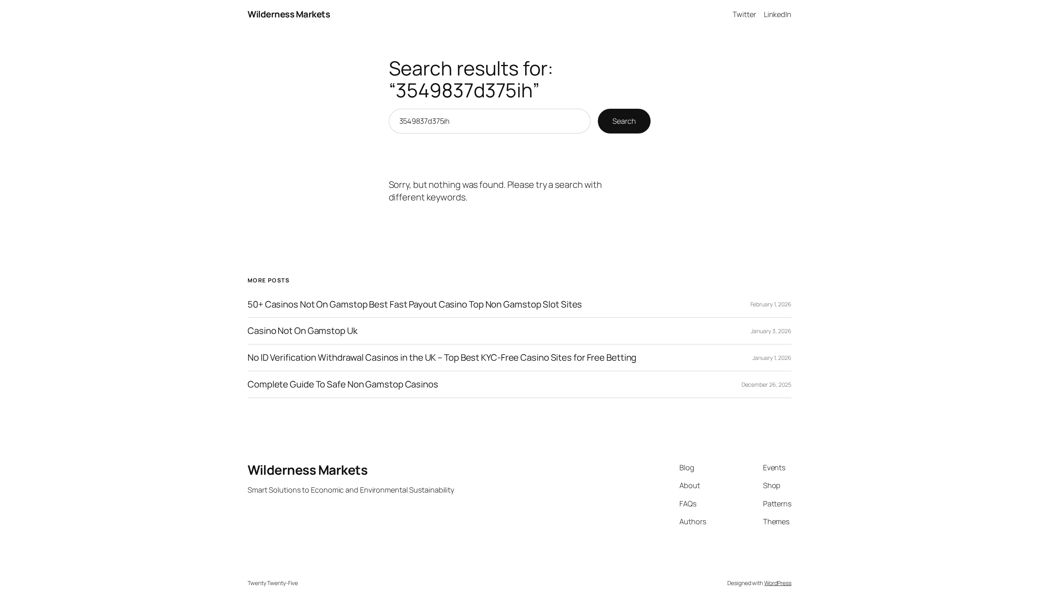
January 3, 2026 (771, 331)
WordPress (777, 583)
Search (624, 121)
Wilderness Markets (289, 14)
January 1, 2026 (771, 358)
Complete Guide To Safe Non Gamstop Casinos (343, 384)
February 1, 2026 (770, 304)
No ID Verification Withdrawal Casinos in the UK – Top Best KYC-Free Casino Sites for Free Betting (442, 358)
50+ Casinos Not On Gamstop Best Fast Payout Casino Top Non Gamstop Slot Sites (415, 304)
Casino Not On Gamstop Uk (303, 331)
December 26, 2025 (766, 384)
